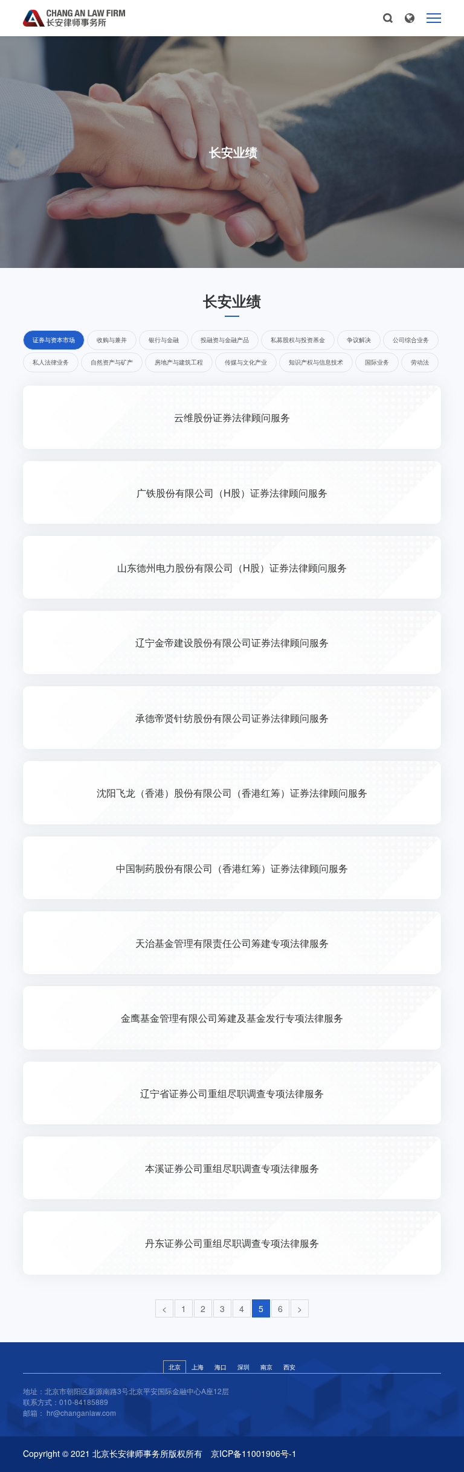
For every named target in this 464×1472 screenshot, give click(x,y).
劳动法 (420, 362)
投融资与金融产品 (225, 340)
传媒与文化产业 (246, 362)
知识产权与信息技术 (316, 362)
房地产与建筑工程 (179, 362)
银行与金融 (164, 340)
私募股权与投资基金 (298, 340)
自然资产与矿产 (112, 362)
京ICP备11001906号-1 (254, 1453)
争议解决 (359, 340)
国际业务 (377, 362)
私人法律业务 (51, 362)
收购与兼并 (112, 340)
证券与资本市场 (54, 340)
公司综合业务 (411, 340)
